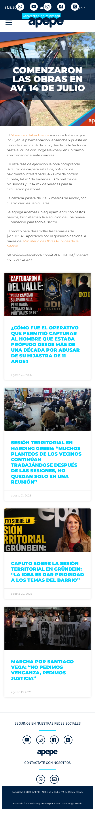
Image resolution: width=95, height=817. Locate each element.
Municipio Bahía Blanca (30, 135)
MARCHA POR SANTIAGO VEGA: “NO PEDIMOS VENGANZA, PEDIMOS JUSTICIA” (42, 670)
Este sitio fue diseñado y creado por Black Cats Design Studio (47, 803)
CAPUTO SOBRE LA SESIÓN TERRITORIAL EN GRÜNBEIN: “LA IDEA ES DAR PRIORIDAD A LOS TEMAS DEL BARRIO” (47, 572)
